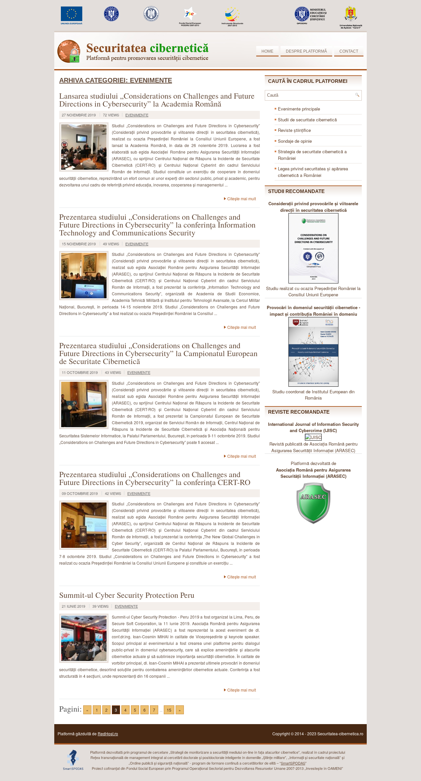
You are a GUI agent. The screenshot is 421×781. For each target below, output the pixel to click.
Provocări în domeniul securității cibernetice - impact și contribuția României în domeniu (313, 310)
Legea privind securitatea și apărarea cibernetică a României (313, 171)
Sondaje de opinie (295, 141)
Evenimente (136, 114)
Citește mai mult (241, 198)
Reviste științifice (294, 130)
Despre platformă (306, 51)
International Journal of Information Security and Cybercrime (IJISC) (313, 427)
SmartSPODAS (293, 763)
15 (169, 710)
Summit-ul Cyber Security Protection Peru (126, 595)
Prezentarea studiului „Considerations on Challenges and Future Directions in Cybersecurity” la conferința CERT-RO (154, 478)
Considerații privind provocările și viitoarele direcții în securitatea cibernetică (313, 206)
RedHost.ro (108, 733)
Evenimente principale (299, 109)
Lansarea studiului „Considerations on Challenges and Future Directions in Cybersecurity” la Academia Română (157, 99)
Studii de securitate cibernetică (307, 119)
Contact (348, 51)
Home (267, 51)
